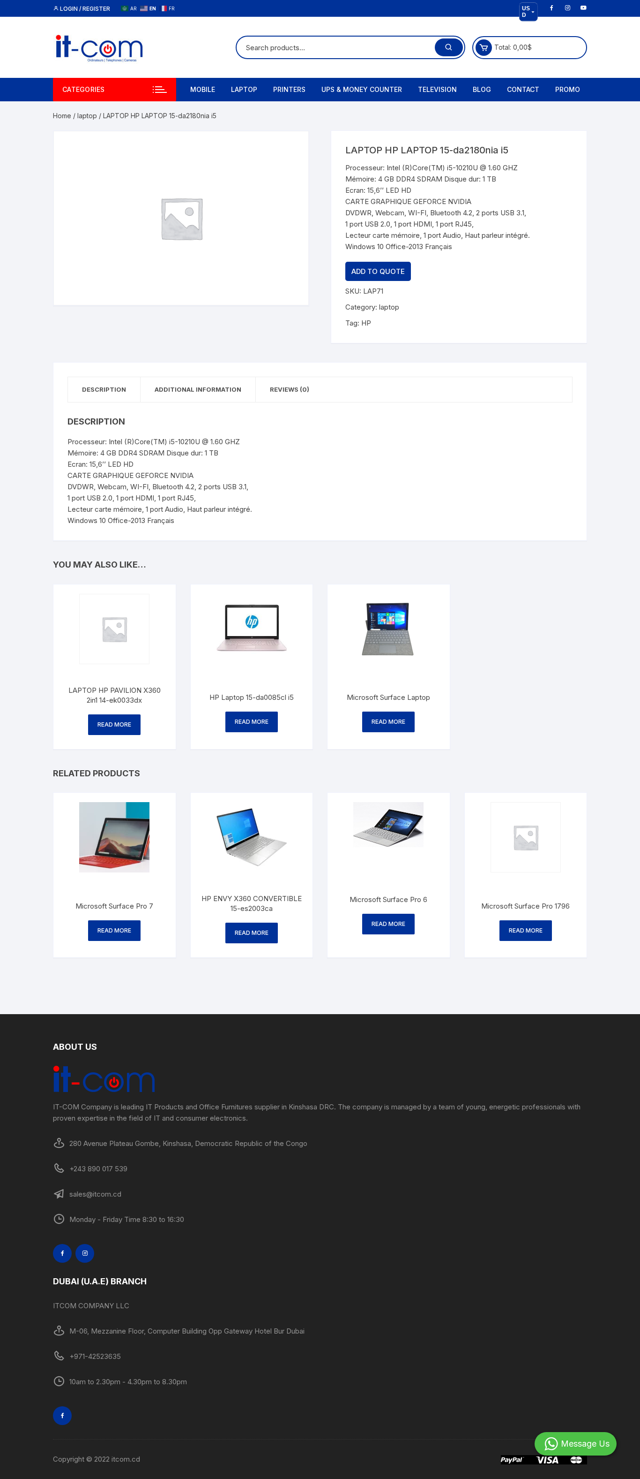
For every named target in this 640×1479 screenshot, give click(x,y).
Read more (114, 724)
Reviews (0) (289, 389)
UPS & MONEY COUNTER (361, 89)
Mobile (202, 89)
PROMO (567, 89)
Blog (482, 89)
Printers (289, 89)
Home (62, 116)
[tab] (104, 389)
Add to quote (378, 271)
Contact (523, 89)
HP (366, 323)
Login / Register (84, 8)
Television (437, 89)
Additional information (198, 389)
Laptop (244, 89)
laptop (87, 116)
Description (104, 389)
